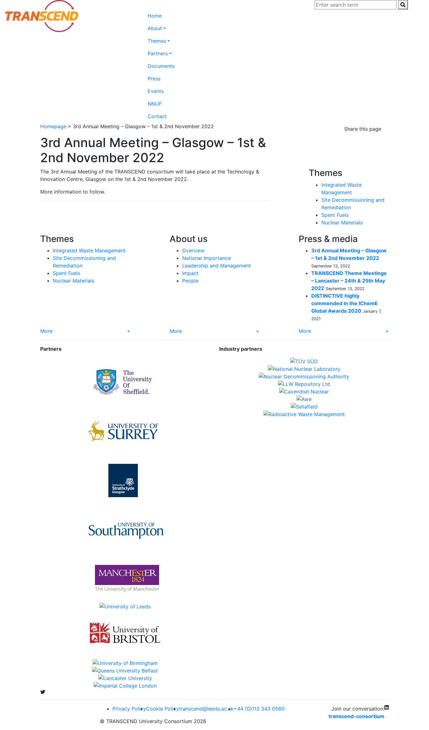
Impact (190, 273)
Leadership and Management (216, 265)
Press (154, 78)
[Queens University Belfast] (125, 670)
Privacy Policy (129, 708)
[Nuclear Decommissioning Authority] (304, 376)
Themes (157, 41)
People (190, 280)
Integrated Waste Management (89, 250)
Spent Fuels (335, 215)
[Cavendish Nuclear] (304, 391)
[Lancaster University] (125, 678)
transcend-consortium (356, 716)
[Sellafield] (304, 406)
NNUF (155, 104)
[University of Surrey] (125, 431)
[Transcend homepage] (41, 16)
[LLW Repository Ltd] (304, 384)
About (155, 28)
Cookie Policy (162, 708)
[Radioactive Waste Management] (304, 414)
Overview (193, 250)
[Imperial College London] (125, 685)
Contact (157, 116)
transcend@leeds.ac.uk (206, 708)
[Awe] (304, 399)
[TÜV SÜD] (304, 361)
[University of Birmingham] (125, 663)
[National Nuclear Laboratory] (304, 369)
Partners (158, 53)
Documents (161, 66)
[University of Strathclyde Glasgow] (125, 480)
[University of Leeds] (125, 606)
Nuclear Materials (342, 222)
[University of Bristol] (125, 634)
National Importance (206, 258)
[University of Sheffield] (125, 382)
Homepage (53, 126)
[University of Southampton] (125, 529)
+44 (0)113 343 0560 (259, 708)
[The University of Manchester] (125, 578)
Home (155, 16)
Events (156, 91)
